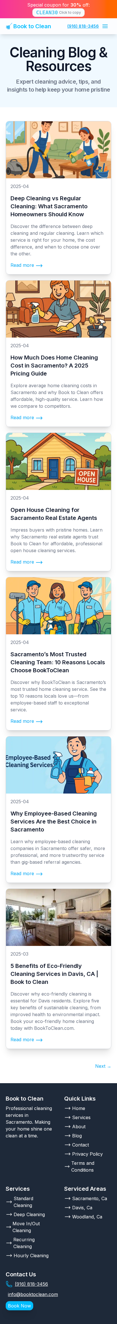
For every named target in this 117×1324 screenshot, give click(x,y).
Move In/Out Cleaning (26, 1227)
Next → (103, 1066)
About (78, 1126)
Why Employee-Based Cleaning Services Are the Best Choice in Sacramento (54, 821)
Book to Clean (32, 26)
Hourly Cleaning (31, 1255)
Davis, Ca (82, 1207)
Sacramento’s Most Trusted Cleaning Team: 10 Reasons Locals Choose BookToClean (58, 662)
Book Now (19, 1306)
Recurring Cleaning (24, 1243)
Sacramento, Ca (89, 1198)
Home (78, 1108)
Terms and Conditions (82, 1166)
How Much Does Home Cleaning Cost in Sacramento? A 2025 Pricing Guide (54, 365)
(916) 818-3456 (83, 26)
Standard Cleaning (23, 1202)
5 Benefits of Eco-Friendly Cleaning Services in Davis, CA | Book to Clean (54, 973)
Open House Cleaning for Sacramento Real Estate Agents (54, 513)
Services (81, 1117)
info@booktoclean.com (33, 1294)
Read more (22, 265)
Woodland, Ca (87, 1217)
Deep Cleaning (29, 1214)
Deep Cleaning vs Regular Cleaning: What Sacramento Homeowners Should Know (49, 206)
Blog (77, 1136)
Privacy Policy (87, 1154)
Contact (80, 1145)
